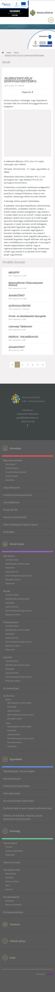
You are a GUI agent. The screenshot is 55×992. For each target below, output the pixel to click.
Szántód (7, 657)
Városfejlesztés (11, 502)
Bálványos (9, 556)
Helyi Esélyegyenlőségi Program (20, 524)
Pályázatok (10, 583)
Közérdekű (8, 531)
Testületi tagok (11, 476)
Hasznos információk (14, 517)
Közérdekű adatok (12, 579)
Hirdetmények (11, 688)
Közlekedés (9, 855)
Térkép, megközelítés (14, 851)
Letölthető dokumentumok (17, 494)
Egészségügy (10, 873)
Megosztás (27, 92)
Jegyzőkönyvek (11, 487)
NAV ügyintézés (11, 793)
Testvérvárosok (11, 862)
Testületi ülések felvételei (15, 472)
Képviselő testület (12, 460)
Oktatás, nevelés (12, 881)
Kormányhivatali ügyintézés (18, 800)
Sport (7, 885)
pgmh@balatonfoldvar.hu (27, 417)
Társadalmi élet (11, 869)
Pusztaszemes (10, 622)
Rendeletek (9, 480)
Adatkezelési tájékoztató (27, 414)
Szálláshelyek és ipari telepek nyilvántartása (27, 808)
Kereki (6, 591)
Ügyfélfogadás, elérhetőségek (17, 563)
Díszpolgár (9, 900)
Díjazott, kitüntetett (13, 904)
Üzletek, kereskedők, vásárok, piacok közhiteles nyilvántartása (23, 817)
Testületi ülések (11, 468)
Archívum (8, 695)
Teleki (7, 723)
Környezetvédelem (13, 912)
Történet (8, 847)
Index (9, 52)
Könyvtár (9, 889)
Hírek (16, 52)
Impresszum (27, 410)
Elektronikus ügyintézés (16, 786)
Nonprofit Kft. (10, 509)
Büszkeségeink (11, 896)
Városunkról (10, 843)
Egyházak (9, 877)
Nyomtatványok (12, 778)
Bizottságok (10, 464)
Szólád (8, 699)
